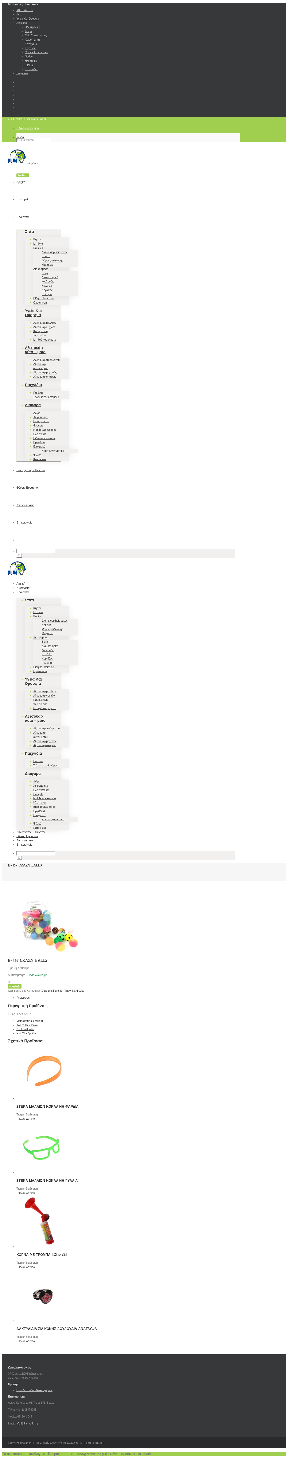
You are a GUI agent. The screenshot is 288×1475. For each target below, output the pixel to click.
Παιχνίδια (33, 384)
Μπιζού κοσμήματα (44, 339)
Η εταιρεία (23, 199)
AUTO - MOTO (24, 10)
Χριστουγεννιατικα (53, 451)
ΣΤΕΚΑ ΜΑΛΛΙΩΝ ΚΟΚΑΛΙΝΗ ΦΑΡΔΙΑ (47, 1107)
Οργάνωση (40, 302)
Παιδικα (58, 991)
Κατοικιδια (31, 69)
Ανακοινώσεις (25, 505)
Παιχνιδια (22, 73)
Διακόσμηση (40, 269)
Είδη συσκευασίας (44, 438)
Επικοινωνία (24, 522)
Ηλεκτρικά (39, 434)
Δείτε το (30, 1118)
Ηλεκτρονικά (41, 421)
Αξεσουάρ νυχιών (44, 327)
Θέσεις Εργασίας (27, 487)
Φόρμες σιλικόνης (52, 260)
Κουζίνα (38, 248)
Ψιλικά (37, 455)
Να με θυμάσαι (29, 163)
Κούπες (46, 256)
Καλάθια (47, 286)
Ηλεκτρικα (31, 61)
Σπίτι (29, 231)
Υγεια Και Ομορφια (27, 18)
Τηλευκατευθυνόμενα (46, 397)
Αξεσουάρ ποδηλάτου (46, 360)
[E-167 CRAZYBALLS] (48, 953)
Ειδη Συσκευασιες (36, 35)
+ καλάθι (14, 986)
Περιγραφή (23, 997)
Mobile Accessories (36, 52)
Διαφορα (21, 23)
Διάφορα (33, 404)
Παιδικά (38, 392)
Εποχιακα (31, 44)
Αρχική (20, 182)
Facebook (29, 1021)
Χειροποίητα (40, 417)
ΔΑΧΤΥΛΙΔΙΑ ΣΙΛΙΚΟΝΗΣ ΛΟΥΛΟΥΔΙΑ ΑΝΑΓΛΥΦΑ (56, 1329)
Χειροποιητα (32, 39)
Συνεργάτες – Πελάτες (31, 470)
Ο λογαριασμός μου (27, 128)
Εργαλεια (30, 48)
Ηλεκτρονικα (32, 27)
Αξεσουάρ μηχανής (45, 372)
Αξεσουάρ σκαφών (44, 376)
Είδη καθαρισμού (43, 298)
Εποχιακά (39, 446)
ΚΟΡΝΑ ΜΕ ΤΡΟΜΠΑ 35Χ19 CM (41, 1255)
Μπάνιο (38, 243)
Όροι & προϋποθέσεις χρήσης (34, 1390)
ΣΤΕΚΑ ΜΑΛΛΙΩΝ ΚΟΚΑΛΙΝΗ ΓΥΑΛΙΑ (47, 1181)
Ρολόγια (47, 294)
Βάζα (45, 273)
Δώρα (28, 31)
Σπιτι (19, 14)
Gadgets (30, 56)
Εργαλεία (39, 442)
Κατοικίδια (39, 459)
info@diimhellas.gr (34, 118)
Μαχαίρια (47, 264)
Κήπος (37, 239)
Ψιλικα (29, 65)
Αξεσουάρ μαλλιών (45, 323)
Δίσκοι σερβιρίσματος (54, 252)
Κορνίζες (47, 290)
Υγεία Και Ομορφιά (33, 312)
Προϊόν (27, 1025)
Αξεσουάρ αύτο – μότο (35, 349)
